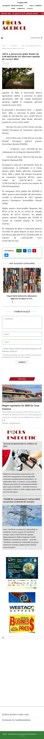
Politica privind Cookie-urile (15, 714)
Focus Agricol (13, 46)
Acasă (3, 46)
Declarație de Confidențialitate (16, 720)
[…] (3, 420)
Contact (30, 8)
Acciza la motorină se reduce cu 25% (20, 445)
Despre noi (21, 8)
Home (13, 8)
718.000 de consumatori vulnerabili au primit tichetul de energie (21, 500)
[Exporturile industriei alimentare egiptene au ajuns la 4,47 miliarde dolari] (22, 280)
